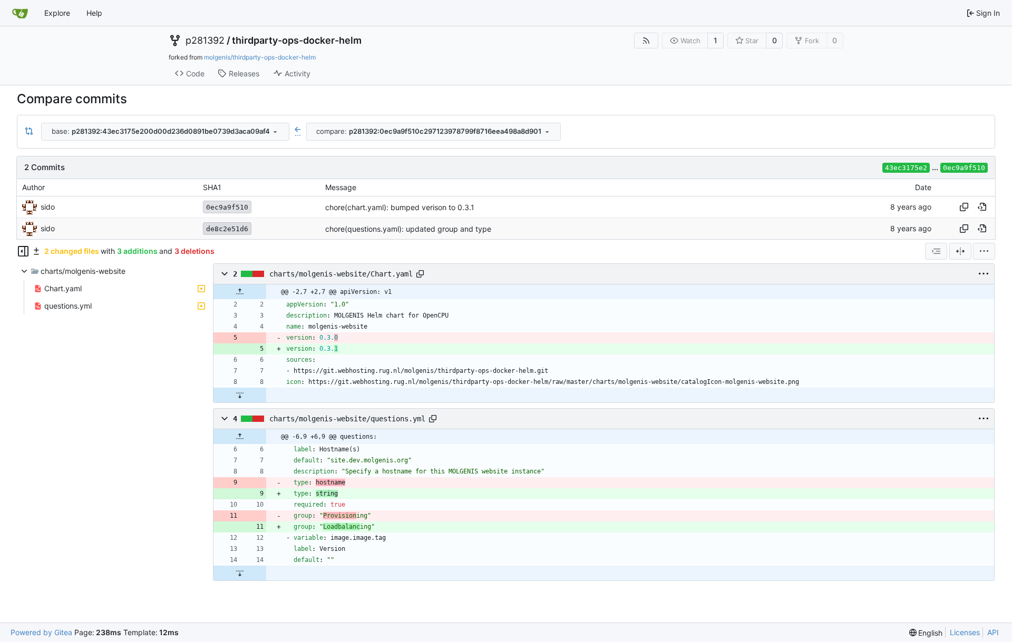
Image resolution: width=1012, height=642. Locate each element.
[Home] (20, 13)
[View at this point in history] (982, 207)
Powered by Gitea (41, 632)
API (993, 632)
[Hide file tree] (23, 251)
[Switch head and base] (29, 131)
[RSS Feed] (646, 40)
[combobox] (165, 132)
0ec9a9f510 (964, 168)
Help (94, 12)
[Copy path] (420, 273)
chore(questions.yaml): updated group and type (408, 228)
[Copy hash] (964, 207)
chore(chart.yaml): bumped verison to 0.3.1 (399, 207)
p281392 (205, 40)
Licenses (965, 632)
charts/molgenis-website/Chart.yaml (341, 274)
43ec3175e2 (906, 168)
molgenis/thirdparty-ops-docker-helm (260, 57)
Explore (57, 12)
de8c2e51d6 (227, 229)
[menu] (984, 251)
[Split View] (960, 251)
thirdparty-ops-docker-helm (297, 40)
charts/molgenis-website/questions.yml (347, 418)
